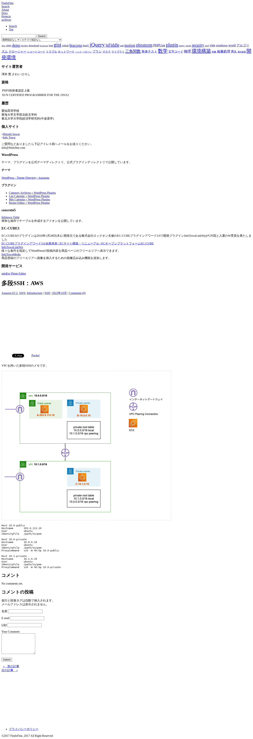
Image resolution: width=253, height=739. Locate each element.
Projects (6, 16)
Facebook (44, 46)
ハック (78, 51)
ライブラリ (117, 51)
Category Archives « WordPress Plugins (32, 192)
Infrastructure (34, 293)
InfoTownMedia (11, 254)
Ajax (3, 46)
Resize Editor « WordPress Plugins (29, 202)
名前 (4, 611)
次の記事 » (9, 670)
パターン (87, 51)
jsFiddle (112, 45)
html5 (86, 45)
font (51, 45)
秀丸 (234, 51)
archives (6, 19)
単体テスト (149, 51)
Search (5, 6)
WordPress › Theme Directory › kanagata (25, 177)
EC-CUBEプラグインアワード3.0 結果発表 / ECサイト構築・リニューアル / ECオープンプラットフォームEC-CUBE (77, 243)
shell (207, 46)
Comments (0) (77, 293)
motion (129, 45)
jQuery (97, 45)
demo (16, 45)
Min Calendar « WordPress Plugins (29, 199)
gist (57, 45)
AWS (22, 293)
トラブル (51, 51)
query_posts (185, 45)
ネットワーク (66, 51)
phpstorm (144, 45)
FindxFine (7, 3)
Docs (4, 13)
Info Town (9, 137)
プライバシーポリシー (24, 729)
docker (24, 45)
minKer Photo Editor (13, 273)
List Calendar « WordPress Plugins (29, 196)
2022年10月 (59, 293)
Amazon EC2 (9, 293)
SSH (47, 293)
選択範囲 (242, 52)
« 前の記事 (11, 666)
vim (212, 45)
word (232, 45)
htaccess (75, 45)
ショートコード (36, 51)
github (65, 45)
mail (122, 45)
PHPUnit (159, 45)
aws (8, 45)
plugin (172, 45)
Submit (7, 659)
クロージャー (17, 51)
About (5, 9)
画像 (214, 51)
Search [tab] (13, 26)
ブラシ (97, 51)
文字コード (175, 51)
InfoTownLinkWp (12, 247)
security (198, 45)
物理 (187, 51)
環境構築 (201, 51)
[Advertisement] (126, 323)
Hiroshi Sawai (11, 134)
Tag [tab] (11, 29)
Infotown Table (10, 217)
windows (222, 45)
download (34, 45)
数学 (163, 51)
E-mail (5, 618)
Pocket (35, 355)
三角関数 (133, 51)
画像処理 (223, 51)
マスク (106, 51)
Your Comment (10, 631)
